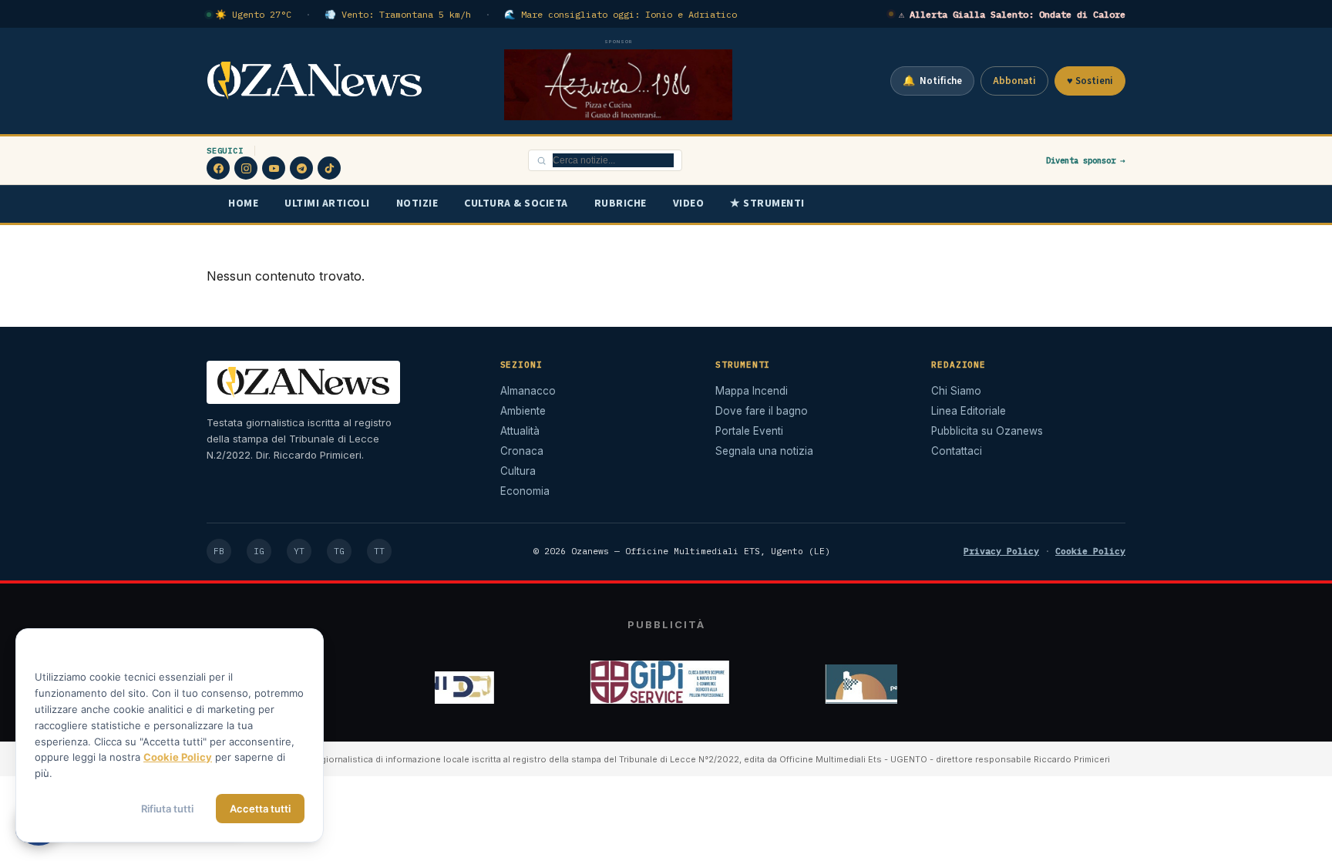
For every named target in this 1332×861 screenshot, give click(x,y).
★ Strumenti (767, 203)
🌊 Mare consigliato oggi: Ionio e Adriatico (620, 14)
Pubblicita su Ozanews (987, 431)
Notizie (417, 203)
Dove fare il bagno (761, 411)
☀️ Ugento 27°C (253, 14)
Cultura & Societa (516, 203)
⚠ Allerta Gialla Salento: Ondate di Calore (1012, 14)
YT (299, 551)
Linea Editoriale (968, 411)
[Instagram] (245, 168)
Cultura (518, 471)
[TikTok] (329, 168)
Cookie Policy (1090, 551)
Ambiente (523, 411)
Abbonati (1014, 81)
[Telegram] (301, 168)
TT (379, 551)
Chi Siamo (956, 391)
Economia (525, 491)
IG (259, 551)
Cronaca (521, 451)
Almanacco (528, 391)
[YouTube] (273, 168)
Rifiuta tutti (167, 808)
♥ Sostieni (1090, 81)
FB (219, 551)
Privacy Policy (1001, 551)
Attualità (520, 431)
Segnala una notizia (764, 451)
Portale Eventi (749, 431)
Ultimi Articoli (327, 203)
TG (339, 551)
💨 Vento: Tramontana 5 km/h (398, 14)
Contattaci (956, 451)
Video (689, 203)
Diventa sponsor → (1085, 160)
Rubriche (620, 203)
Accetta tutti (260, 808)
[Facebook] (218, 168)
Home (243, 203)
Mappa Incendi (751, 391)
